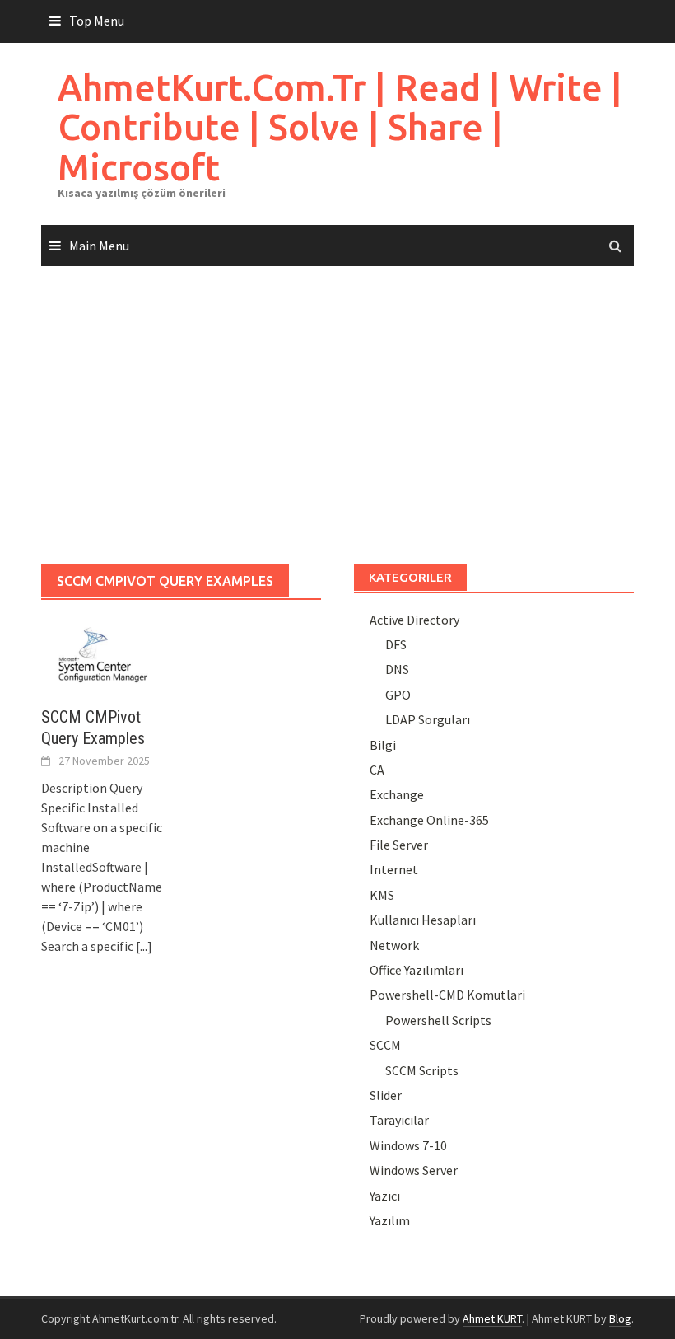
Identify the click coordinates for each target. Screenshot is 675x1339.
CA (377, 769)
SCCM (385, 1045)
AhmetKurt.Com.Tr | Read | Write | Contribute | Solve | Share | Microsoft (340, 127)
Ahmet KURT (492, 1318)
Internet (394, 869)
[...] (144, 946)
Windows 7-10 (408, 1145)
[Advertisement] (337, 416)
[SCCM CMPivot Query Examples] (103, 652)
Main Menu (99, 245)
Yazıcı (385, 1195)
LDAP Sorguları (427, 719)
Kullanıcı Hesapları (423, 919)
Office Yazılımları (416, 970)
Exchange (397, 794)
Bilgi (383, 745)
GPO (398, 694)
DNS (397, 669)
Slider (386, 1095)
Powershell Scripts (438, 1020)
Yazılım (390, 1220)
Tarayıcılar (399, 1120)
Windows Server (414, 1170)
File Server (399, 844)
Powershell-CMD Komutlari (447, 994)
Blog (620, 1318)
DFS (396, 644)
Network (394, 945)
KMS (382, 895)
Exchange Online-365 (429, 820)
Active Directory (414, 619)
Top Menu (96, 20)
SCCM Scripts (422, 1070)
